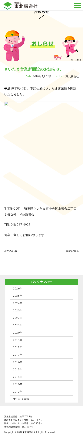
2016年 (17, 362)
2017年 (17, 354)
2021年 (17, 325)
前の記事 (71, 251)
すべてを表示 (21, 398)
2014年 (17, 377)
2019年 (17, 340)
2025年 (17, 295)
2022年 (17, 318)
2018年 (17, 347)
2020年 (17, 332)
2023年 (17, 310)
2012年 (17, 391)
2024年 (17, 303)
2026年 (17, 288)
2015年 (17, 369)
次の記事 (11, 251)
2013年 (17, 384)
